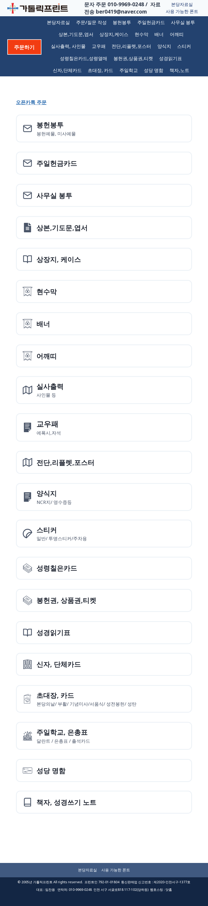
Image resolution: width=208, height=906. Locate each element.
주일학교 (128, 70)
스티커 (184, 46)
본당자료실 (182, 4)
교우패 (99, 46)
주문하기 (24, 47)
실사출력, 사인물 (68, 46)
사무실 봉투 (183, 22)
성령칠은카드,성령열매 (83, 58)
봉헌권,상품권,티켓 (133, 58)
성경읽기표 (170, 58)
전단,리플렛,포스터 (131, 46)
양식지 (164, 46)
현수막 (141, 34)
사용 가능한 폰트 (182, 11)
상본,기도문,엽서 (75, 34)
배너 (159, 34)
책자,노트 (179, 70)
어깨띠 (177, 34)
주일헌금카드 (151, 22)
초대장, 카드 (100, 70)
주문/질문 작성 (91, 22)
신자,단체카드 (67, 70)
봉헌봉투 (122, 22)
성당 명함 (153, 70)
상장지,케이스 (113, 34)
